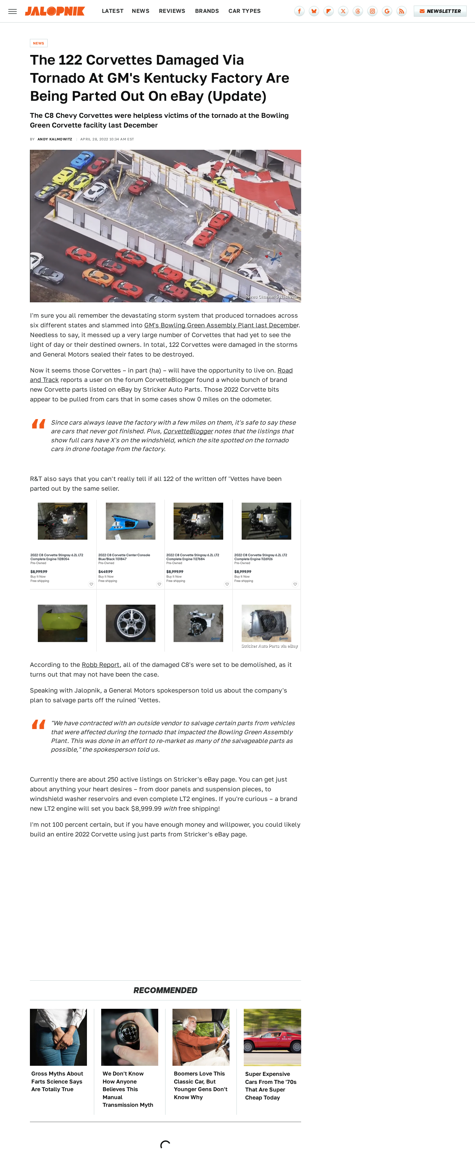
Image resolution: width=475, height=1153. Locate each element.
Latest (112, 11)
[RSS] (401, 11)
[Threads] (358, 11)
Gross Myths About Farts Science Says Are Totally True (57, 1081)
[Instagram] (372, 11)
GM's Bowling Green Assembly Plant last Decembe (220, 325)
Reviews (172, 11)
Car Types (244, 11)
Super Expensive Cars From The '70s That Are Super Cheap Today (271, 1086)
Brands (207, 11)
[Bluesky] (314, 11)
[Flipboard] (328, 11)
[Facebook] (299, 11)
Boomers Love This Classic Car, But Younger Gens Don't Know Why (200, 1085)
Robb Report (101, 664)
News (141, 11)
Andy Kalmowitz (55, 139)
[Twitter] (343, 11)
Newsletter (444, 11)
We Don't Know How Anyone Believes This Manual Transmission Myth (128, 1089)
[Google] (387, 11)
